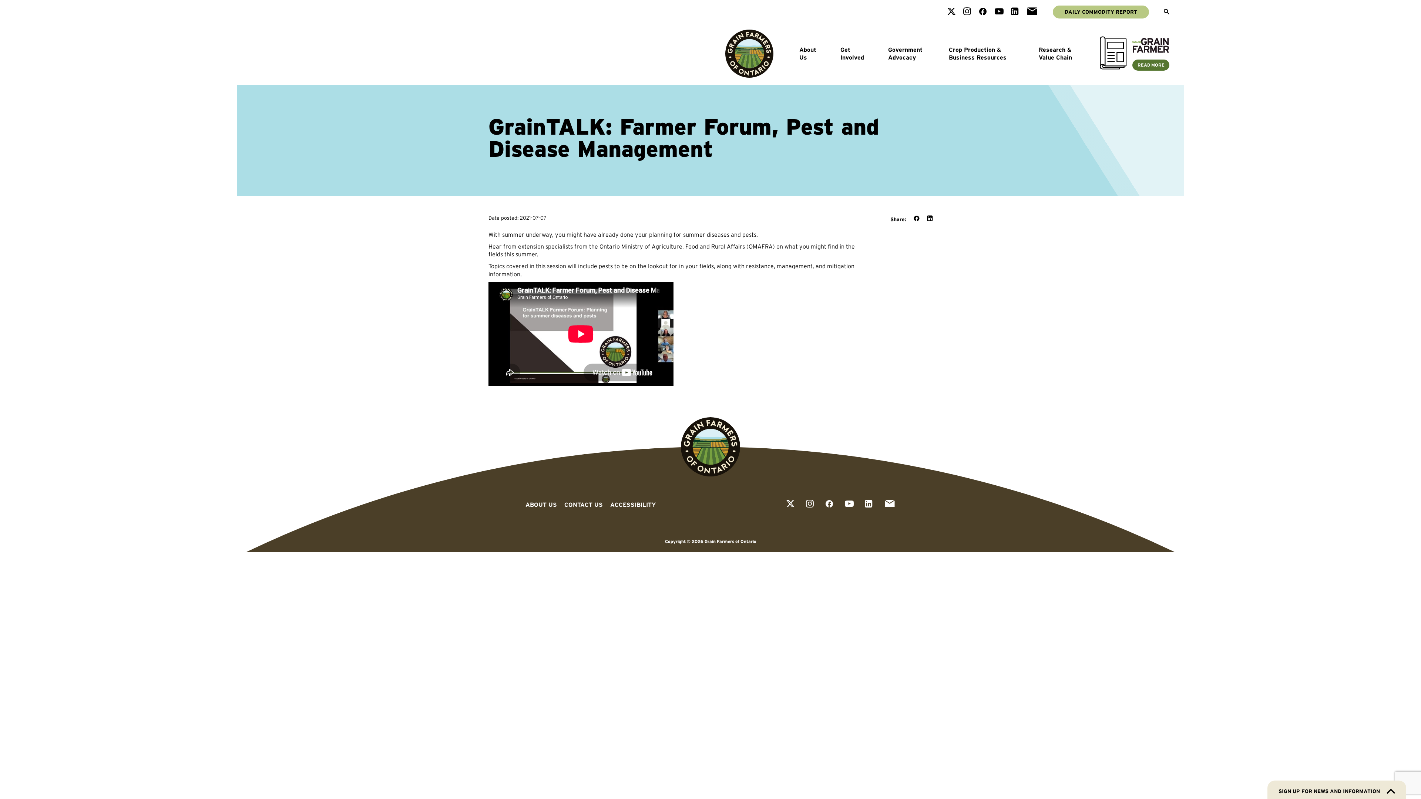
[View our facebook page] (982, 12)
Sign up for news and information (1329, 791)
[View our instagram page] (967, 12)
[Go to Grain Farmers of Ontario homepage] (749, 54)
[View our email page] (1032, 12)
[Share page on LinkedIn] (930, 219)
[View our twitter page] (951, 12)
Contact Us (583, 504)
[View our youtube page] (999, 12)
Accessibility (633, 504)
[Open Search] (1166, 12)
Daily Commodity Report (1101, 12)
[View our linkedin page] (1015, 12)
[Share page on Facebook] (916, 219)
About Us (807, 53)
